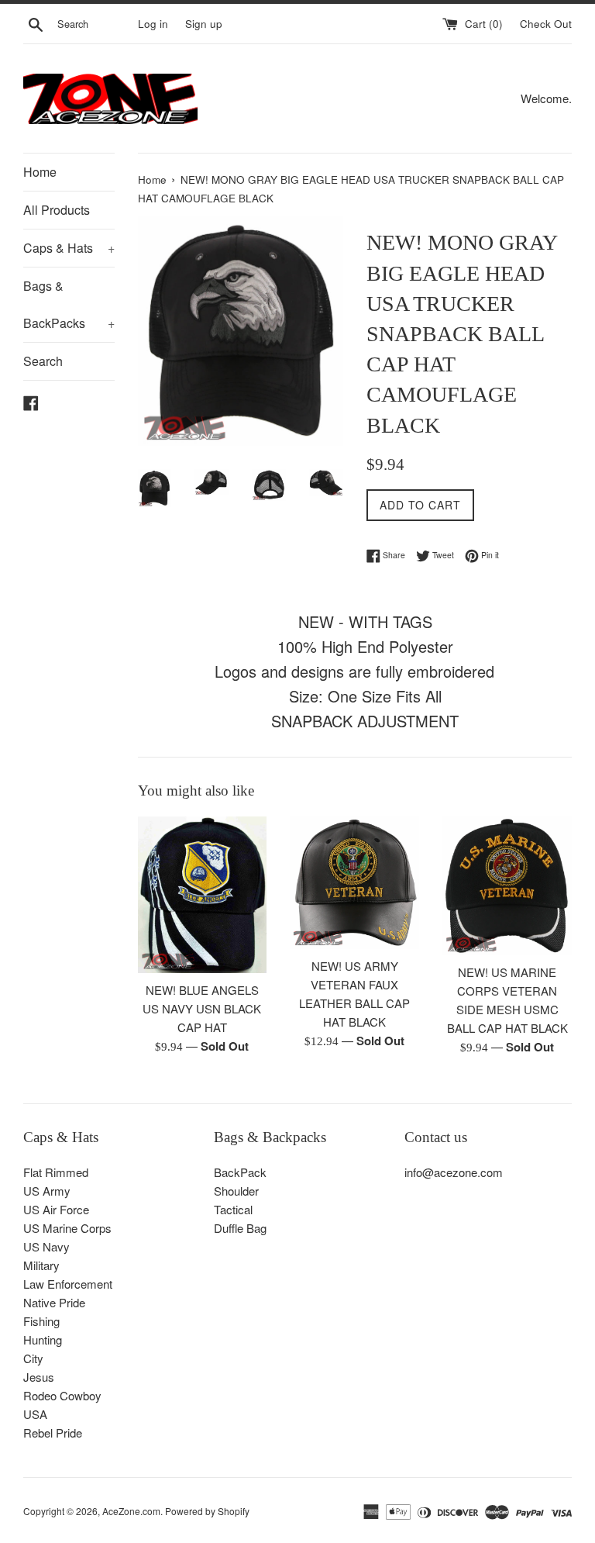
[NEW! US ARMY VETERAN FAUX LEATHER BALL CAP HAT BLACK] (354, 882)
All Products (56, 210)
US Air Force (56, 1209)
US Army (47, 1190)
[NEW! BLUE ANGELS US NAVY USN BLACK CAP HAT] (202, 895)
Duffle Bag (240, 1228)
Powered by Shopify (207, 1510)
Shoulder (236, 1190)
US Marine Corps (67, 1228)
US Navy (46, 1246)
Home (40, 172)
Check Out (546, 23)
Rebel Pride (52, 1432)
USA (35, 1414)
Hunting (42, 1339)
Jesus (38, 1377)
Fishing (41, 1321)
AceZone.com (131, 1510)
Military (41, 1265)
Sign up (203, 23)
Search (43, 361)
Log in (153, 23)
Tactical (233, 1209)
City (33, 1358)
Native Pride (54, 1302)
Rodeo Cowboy (62, 1395)
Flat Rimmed (55, 1172)
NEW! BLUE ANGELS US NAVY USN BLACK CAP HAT (202, 1008)
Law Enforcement (67, 1283)
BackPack (240, 1172)
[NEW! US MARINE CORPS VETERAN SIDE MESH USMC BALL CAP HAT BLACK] (507, 886)
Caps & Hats (69, 248)
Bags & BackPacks (69, 304)
